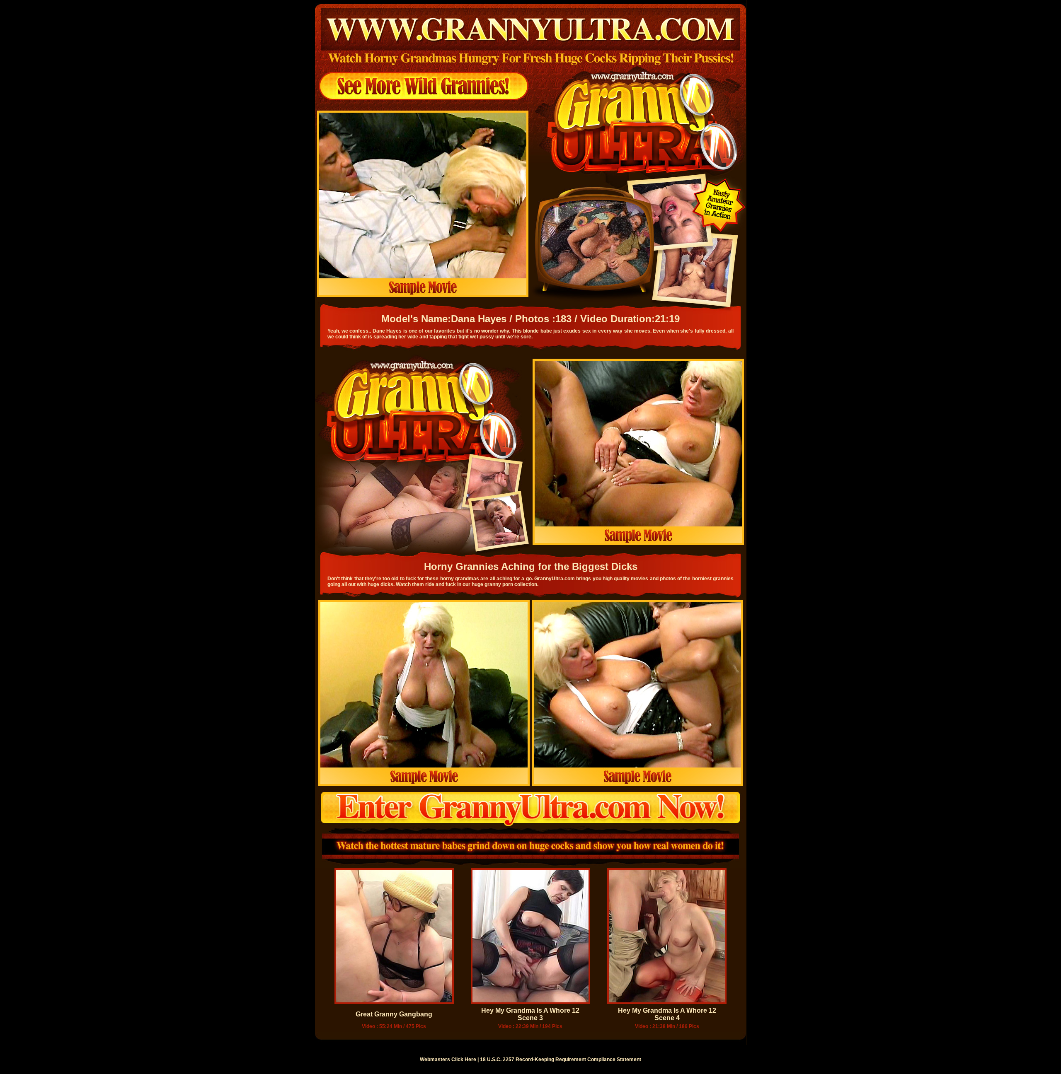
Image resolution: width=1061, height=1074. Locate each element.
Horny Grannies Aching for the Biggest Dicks (530, 566)
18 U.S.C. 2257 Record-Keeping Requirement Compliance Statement (560, 1059)
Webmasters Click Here (448, 1059)
